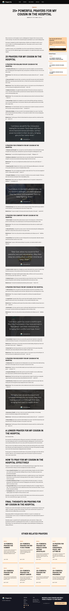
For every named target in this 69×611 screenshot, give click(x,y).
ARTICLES (25, 601)
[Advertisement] (34, 26)
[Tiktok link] (24, 607)
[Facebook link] (24, 605)
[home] (7, 2)
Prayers (25, 599)
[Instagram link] (28, 605)
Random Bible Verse (35, 599)
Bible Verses (25, 600)
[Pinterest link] (26, 605)
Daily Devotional (35, 601)
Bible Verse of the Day (36, 600)
